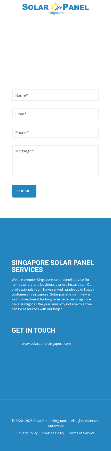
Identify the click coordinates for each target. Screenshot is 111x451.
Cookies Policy (53, 433)
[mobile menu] (104, 7)
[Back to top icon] (55, 410)
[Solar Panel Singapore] (55, 7)
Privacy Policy (27, 433)
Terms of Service (81, 433)
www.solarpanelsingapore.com (46, 343)
